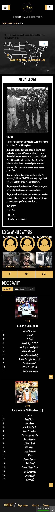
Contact (8, 505)
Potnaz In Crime (25, 325)
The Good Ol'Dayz (7, 23)
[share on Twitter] (26, 274)
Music (22, 17)
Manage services (43, 508)
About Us (35, 505)
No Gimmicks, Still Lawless (25, 410)
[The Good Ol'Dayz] (27, 7)
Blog (39, 17)
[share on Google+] (44, 274)
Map (34, 17)
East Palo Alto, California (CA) (27, 60)
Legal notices (23, 505)
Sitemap (46, 505)
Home (16, 17)
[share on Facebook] (10, 274)
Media (28, 17)
